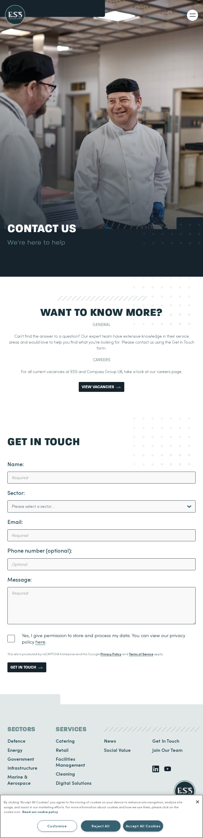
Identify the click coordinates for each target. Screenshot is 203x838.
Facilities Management (70, 762)
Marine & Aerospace (19, 780)
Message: (19, 579)
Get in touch (23, 667)
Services (71, 729)
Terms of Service (141, 654)
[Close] (197, 801)
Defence (16, 741)
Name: (15, 464)
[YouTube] (167, 768)
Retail (62, 750)
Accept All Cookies (143, 826)
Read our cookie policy (40, 812)
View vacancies (98, 386)
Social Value (117, 750)
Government (20, 759)
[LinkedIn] (155, 768)
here (40, 642)
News (110, 741)
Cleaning (65, 774)
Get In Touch (165, 741)
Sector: (16, 492)
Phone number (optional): (39, 550)
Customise (57, 826)
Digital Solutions (74, 783)
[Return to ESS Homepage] (15, 15)
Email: (15, 521)
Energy (15, 750)
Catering (65, 741)
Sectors (21, 729)
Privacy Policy (111, 654)
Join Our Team (167, 750)
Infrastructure (22, 768)
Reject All (100, 826)
